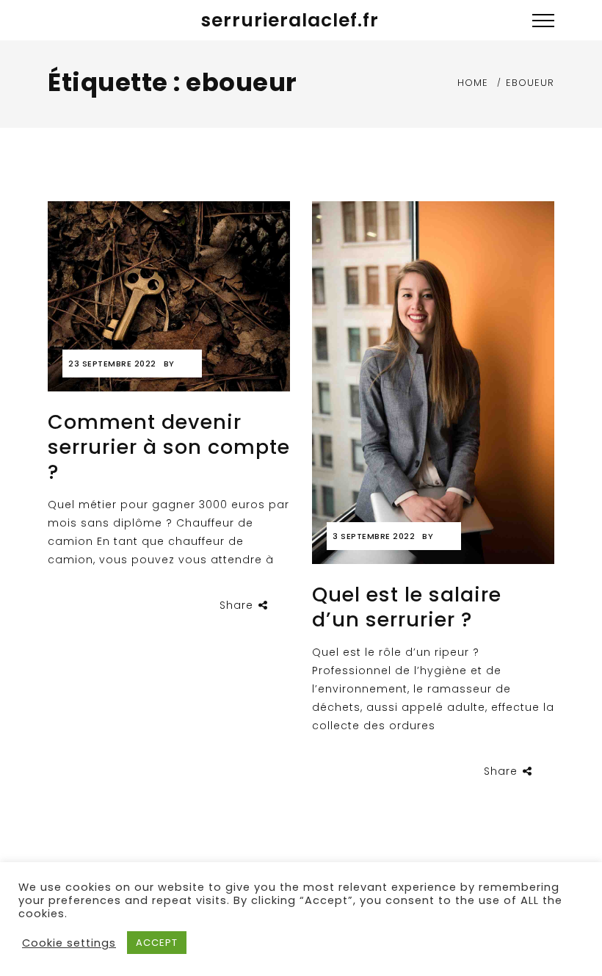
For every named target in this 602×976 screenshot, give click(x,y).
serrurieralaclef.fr (290, 20)
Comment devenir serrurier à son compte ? (169, 446)
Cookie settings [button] (69, 943)
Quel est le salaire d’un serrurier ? (406, 607)
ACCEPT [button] (157, 943)
